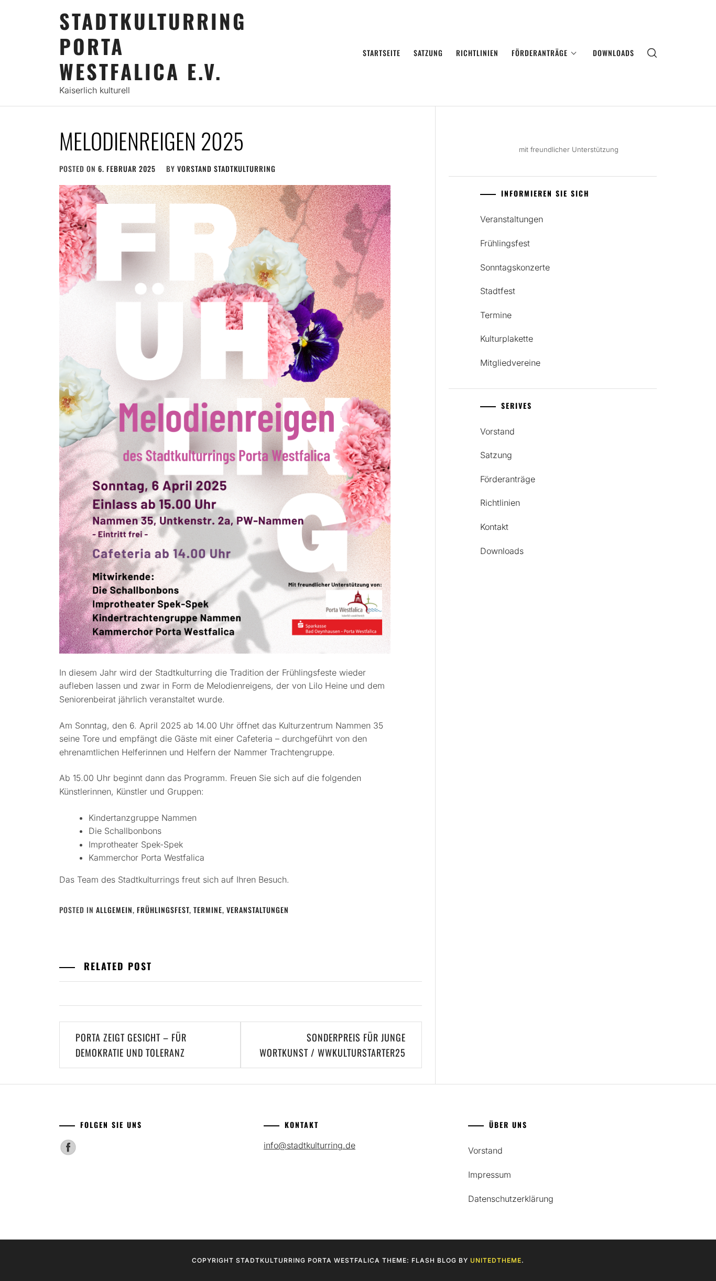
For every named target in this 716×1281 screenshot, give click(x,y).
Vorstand (497, 431)
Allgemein (114, 909)
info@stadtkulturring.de (309, 1145)
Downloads (613, 52)
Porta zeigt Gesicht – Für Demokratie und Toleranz (131, 1044)
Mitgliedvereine (510, 362)
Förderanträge (540, 52)
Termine (207, 909)
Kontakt (494, 527)
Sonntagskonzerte (515, 267)
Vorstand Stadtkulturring (226, 168)
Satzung (428, 52)
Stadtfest (497, 291)
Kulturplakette (506, 338)
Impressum (489, 1174)
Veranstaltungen (257, 909)
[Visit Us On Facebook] (68, 1152)
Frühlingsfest (163, 909)
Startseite (381, 52)
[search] (652, 53)
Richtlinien (477, 52)
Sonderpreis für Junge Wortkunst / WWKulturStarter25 (332, 1044)
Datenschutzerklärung (511, 1198)
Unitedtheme (496, 1260)
